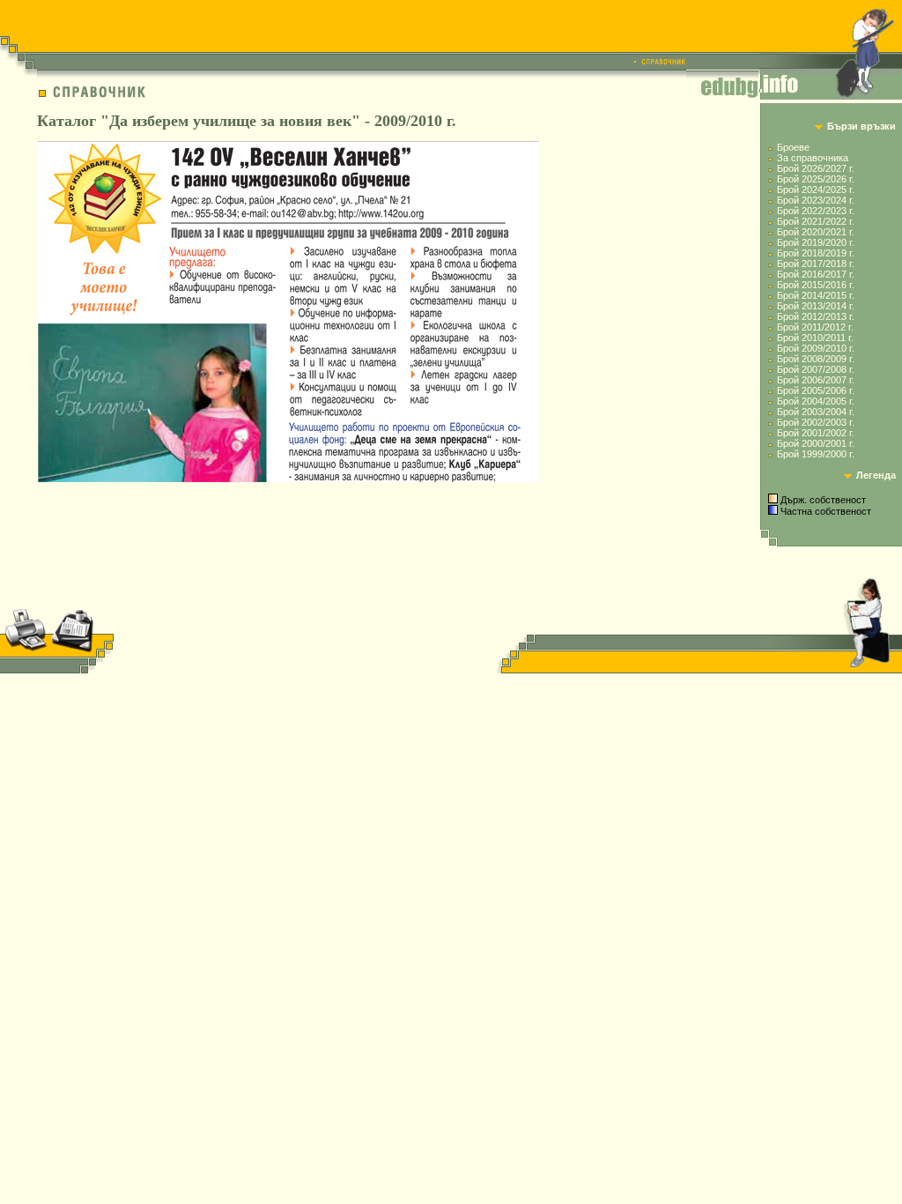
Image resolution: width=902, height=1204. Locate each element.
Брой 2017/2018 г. (815, 263)
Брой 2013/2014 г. (815, 306)
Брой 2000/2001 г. (815, 443)
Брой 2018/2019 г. (815, 253)
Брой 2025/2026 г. (815, 179)
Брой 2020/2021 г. (815, 232)
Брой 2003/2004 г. (815, 411)
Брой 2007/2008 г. (815, 369)
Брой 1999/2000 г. (815, 454)
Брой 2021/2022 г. (815, 221)
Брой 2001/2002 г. (815, 432)
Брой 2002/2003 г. (815, 422)
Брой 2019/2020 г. (815, 242)
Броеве (793, 147)
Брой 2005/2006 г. (815, 390)
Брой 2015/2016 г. (815, 284)
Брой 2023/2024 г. (815, 200)
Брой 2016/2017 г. (815, 274)
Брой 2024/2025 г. (815, 189)
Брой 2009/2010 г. (815, 348)
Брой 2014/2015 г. (815, 295)
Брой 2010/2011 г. (815, 337)
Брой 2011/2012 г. (815, 327)
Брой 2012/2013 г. (815, 316)
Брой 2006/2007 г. (815, 380)
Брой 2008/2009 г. (815, 358)
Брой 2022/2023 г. (815, 210)
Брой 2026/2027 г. (815, 168)
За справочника (812, 157)
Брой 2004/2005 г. (815, 401)
